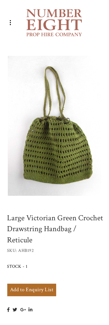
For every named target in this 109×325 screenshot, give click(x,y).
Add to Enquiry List (31, 289)
